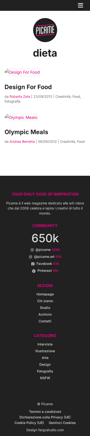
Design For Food (28, 87)
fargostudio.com (51, 430)
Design (45, 364)
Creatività (63, 96)
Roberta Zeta (20, 96)
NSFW (45, 378)
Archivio (45, 314)
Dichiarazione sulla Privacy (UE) (45, 417)
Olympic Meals (26, 132)
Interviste (45, 344)
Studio (45, 308)
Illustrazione (45, 351)
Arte (45, 358)
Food (76, 96)
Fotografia (12, 101)
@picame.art (48, 256)
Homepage (45, 294)
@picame (48, 249)
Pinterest (47, 270)
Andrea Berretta (22, 141)
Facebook (47, 263)
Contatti (45, 321)
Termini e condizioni (45, 412)
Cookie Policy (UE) (29, 423)
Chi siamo (45, 301)
